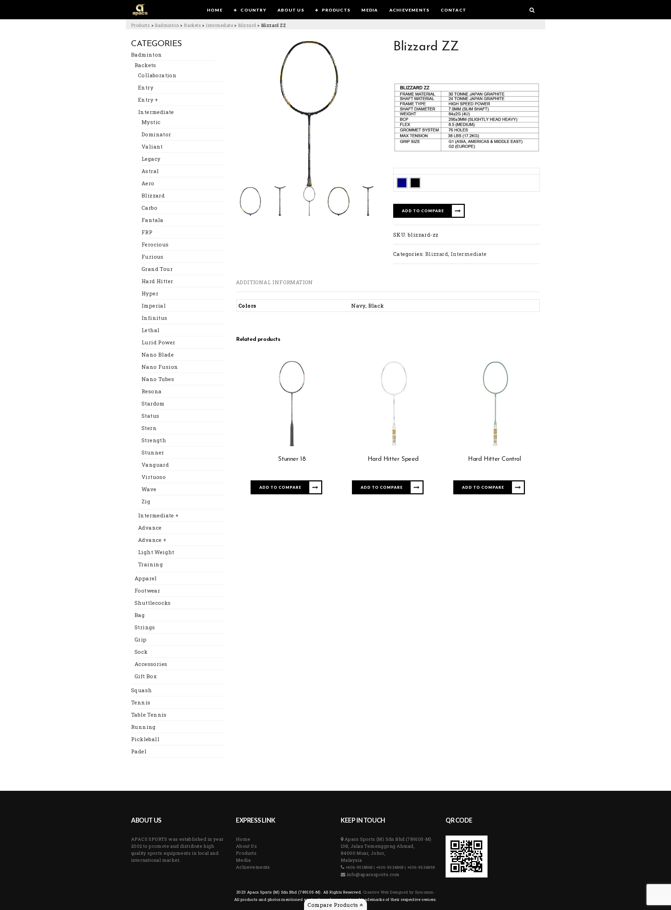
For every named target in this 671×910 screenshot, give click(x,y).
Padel (138, 751)
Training (150, 564)
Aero (148, 183)
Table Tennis (149, 714)
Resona (151, 391)
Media (243, 860)
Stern (149, 427)
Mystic (151, 122)
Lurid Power (158, 342)
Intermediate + (158, 515)
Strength (154, 440)
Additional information (274, 282)
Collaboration (157, 75)
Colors (404, 171)
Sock (141, 651)
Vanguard (155, 464)
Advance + (152, 539)
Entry (145, 87)
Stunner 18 (291, 459)
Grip (141, 639)
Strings (145, 627)
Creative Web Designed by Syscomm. (398, 892)
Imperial (154, 305)
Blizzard (153, 195)
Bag (140, 614)
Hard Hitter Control (494, 459)
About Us (246, 846)
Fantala (153, 219)
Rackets (145, 65)
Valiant (152, 146)
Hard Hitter (157, 281)
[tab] (274, 282)
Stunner (153, 452)
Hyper (150, 293)
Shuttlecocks (153, 602)
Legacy (151, 158)
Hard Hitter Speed (393, 459)
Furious (153, 256)
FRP (147, 232)
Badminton (146, 54)
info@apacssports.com (372, 874)
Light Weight (156, 552)
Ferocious (155, 244)
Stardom (153, 403)
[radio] (402, 183)
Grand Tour (157, 268)
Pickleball (145, 739)
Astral (150, 170)
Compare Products (334, 904)
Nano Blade (158, 354)
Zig (146, 501)
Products (246, 853)
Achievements (253, 867)
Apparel (146, 578)
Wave (149, 489)
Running (143, 726)
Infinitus (154, 317)
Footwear (147, 590)
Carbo (149, 207)
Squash (141, 690)
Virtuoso (154, 476)
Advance (150, 527)
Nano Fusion (160, 366)
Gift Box (146, 676)
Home (243, 839)
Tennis (140, 702)
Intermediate (156, 111)
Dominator (156, 134)
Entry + (148, 99)
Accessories (151, 663)
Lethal (150, 330)
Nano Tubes (158, 378)
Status (150, 415)
